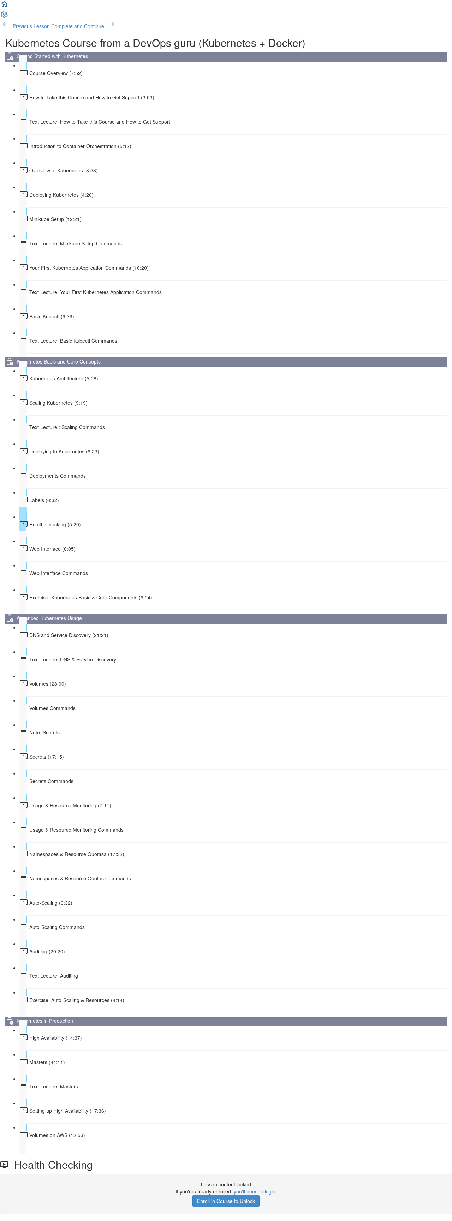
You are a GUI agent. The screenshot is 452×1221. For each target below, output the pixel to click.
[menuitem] (4, 16)
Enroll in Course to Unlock (226, 1200)
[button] (4, 6)
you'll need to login (254, 1191)
